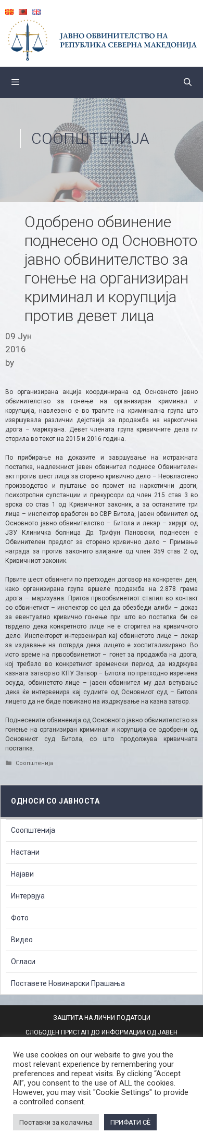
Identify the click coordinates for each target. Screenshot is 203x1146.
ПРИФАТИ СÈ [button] (130, 1122)
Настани (25, 852)
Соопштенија (90, 138)
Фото (20, 918)
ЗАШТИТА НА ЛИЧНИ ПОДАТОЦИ (101, 1017)
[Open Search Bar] (187, 82)
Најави (22, 874)
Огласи (23, 961)
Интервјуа (28, 896)
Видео (22, 939)
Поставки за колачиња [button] (56, 1122)
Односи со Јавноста (55, 801)
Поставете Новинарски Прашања (68, 983)
